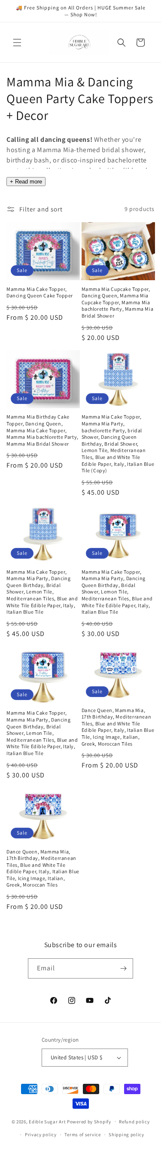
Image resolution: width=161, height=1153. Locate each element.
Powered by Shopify (89, 1121)
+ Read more (26, 181)
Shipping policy (126, 1135)
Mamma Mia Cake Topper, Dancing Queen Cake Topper (39, 292)
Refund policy (134, 1122)
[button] (17, 42)
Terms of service (82, 1135)
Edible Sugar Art (47, 1121)
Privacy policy (41, 1135)
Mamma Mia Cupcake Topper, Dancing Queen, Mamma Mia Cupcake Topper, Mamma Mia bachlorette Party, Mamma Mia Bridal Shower (118, 302)
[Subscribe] (123, 968)
